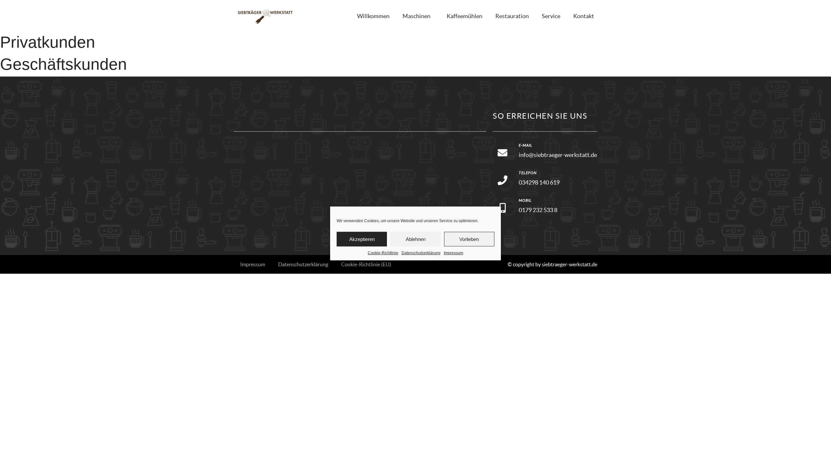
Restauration (512, 16)
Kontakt (583, 16)
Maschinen (416, 16)
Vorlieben (469, 239)
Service (551, 16)
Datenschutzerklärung (421, 253)
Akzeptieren (362, 239)
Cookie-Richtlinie (383, 253)
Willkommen (373, 16)
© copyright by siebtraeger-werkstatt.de (552, 264)
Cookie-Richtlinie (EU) (366, 264)
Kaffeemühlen (464, 16)
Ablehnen (416, 239)
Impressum (453, 253)
